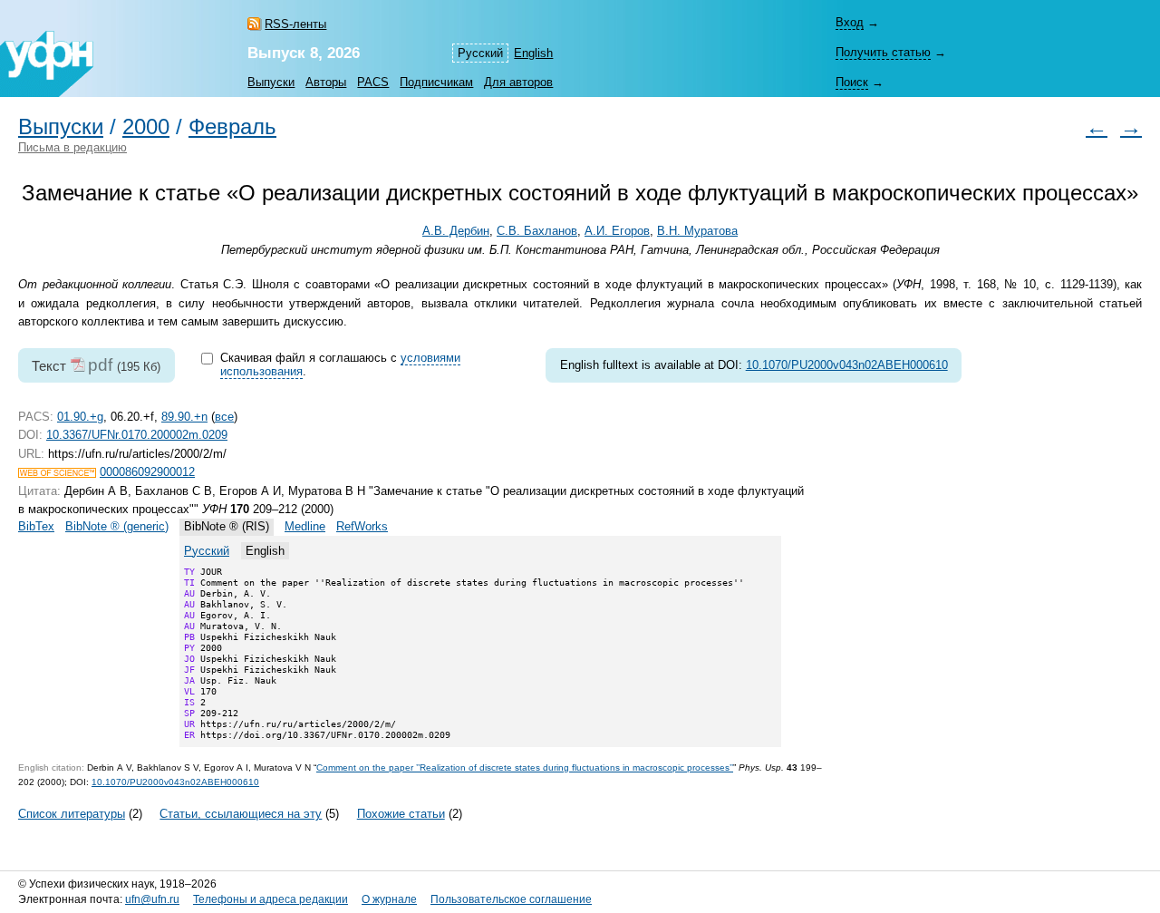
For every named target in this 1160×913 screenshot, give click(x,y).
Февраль (232, 127)
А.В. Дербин (455, 231)
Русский (206, 551)
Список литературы (71, 814)
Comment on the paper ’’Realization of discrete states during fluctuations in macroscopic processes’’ (524, 767)
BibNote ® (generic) (117, 526)
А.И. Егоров (617, 231)
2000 (145, 127)
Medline (305, 526)
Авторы (325, 82)
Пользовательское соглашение (511, 899)
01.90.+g (80, 416)
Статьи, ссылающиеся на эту (241, 814)
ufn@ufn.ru (152, 899)
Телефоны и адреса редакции (270, 899)
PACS (373, 82)
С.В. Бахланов (537, 231)
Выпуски (271, 82)
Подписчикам (436, 82)
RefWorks (362, 526)
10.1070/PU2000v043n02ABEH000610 (847, 365)
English (533, 53)
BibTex (36, 526)
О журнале (389, 899)
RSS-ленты (295, 24)
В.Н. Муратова (697, 231)
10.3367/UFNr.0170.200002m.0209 (136, 435)
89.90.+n (184, 416)
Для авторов (518, 82)
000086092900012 (147, 472)
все (224, 416)
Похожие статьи (401, 814)
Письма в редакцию (72, 147)
